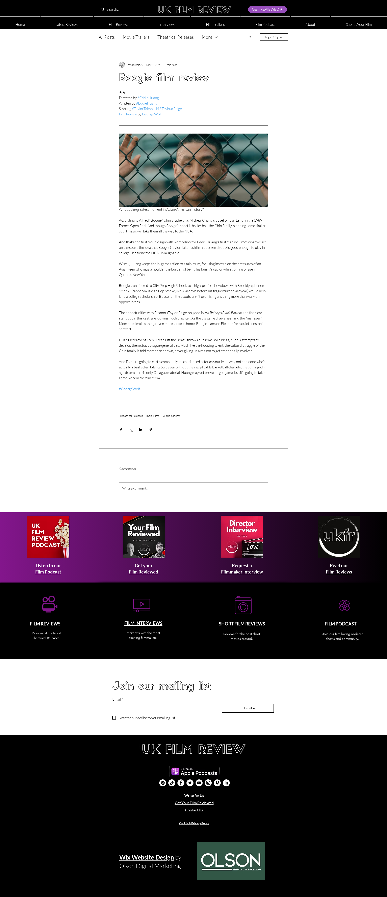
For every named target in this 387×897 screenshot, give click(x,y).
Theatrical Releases (175, 37)
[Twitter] (190, 782)
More (207, 37)
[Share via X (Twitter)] (131, 430)
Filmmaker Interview (242, 571)
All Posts (107, 37)
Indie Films (152, 415)
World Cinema (171, 415)
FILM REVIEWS (45, 623)
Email (117, 699)
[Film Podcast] (162, 782)
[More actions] (265, 64)
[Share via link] (150, 430)
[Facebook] (180, 782)
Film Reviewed (143, 571)
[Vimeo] (217, 782)
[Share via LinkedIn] (141, 430)
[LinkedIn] (226, 782)
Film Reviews (339, 571)
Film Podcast (48, 571)
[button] (310, 22)
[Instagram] (208, 782)
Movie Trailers (136, 37)
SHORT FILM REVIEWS (242, 623)
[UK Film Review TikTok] (171, 782)
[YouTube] (199, 782)
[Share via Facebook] (121, 430)
